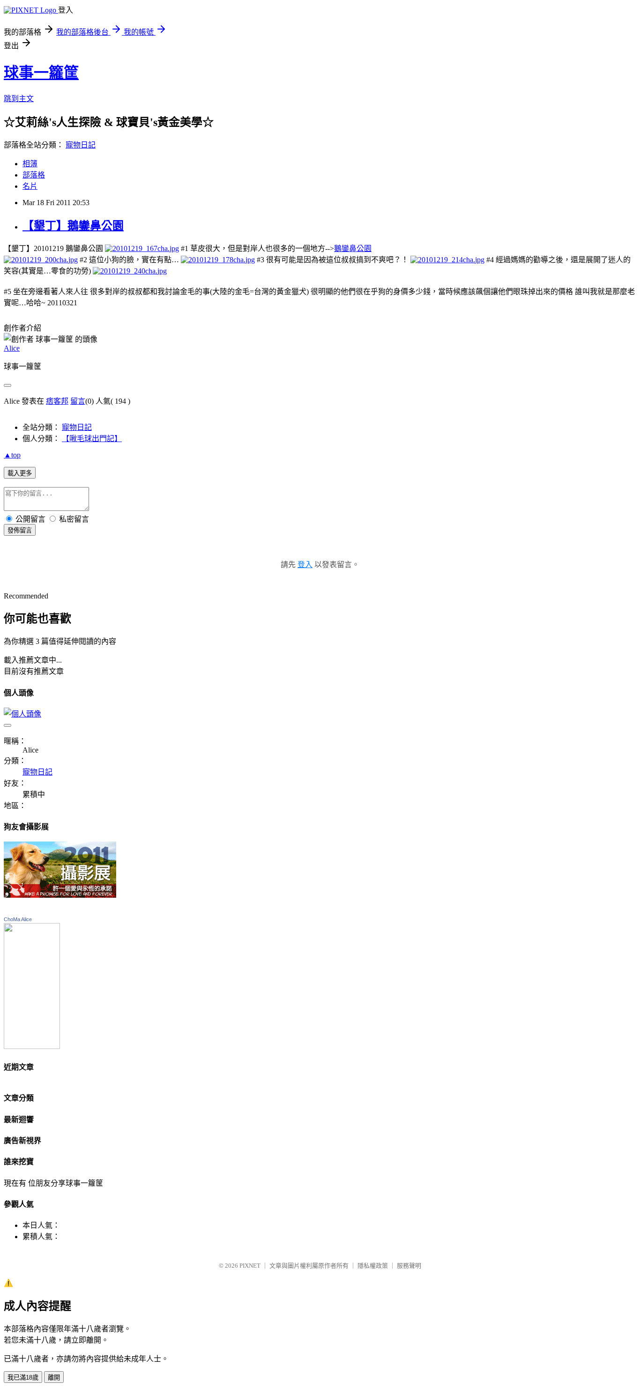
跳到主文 (19, 99)
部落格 (33, 175)
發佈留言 (19, 530)
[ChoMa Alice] (32, 1046)
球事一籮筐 (41, 72)
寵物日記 (81, 145)
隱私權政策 (372, 1265)
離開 (54, 1377)
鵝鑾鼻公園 (353, 248)
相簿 (29, 164)
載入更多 (19, 473)
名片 (29, 186)
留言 (77, 401)
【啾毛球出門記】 (92, 439)
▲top (12, 455)
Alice (12, 348)
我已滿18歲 (22, 1377)
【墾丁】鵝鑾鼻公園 (73, 226)
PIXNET (249, 1265)
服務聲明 (409, 1265)
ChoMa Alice (18, 919)
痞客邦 (57, 401)
